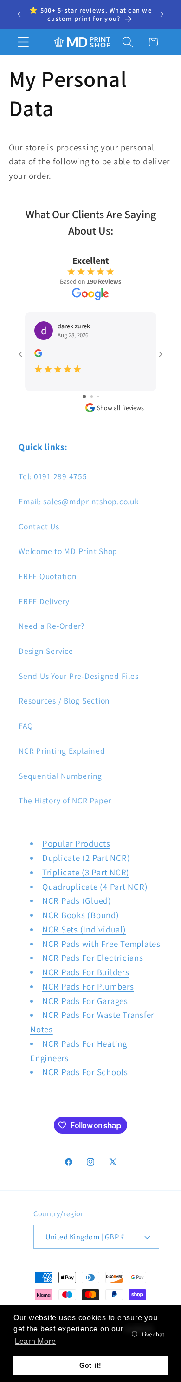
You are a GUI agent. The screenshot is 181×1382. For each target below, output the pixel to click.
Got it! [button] (90, 1365)
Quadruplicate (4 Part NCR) (95, 886)
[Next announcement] (162, 14)
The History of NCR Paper (65, 800)
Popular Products (76, 843)
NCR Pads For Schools (85, 1071)
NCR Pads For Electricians (92, 957)
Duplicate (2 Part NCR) (86, 857)
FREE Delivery (44, 601)
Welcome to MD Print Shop (68, 551)
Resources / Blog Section (64, 700)
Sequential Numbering (60, 775)
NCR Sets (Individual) (84, 929)
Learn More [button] (35, 1341)
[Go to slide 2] (91, 396)
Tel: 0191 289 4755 (53, 476)
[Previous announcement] (19, 14)
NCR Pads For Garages (85, 1000)
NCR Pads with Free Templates (101, 943)
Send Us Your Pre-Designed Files (78, 676)
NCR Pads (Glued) (76, 900)
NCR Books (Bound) (80, 914)
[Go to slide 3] (98, 396)
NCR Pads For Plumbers (88, 986)
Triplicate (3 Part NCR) (85, 872)
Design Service (46, 650)
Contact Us (39, 526)
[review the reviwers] (38, 355)
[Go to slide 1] (84, 396)
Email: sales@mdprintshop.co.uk (79, 501)
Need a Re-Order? (51, 625)
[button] (23, 42)
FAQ (26, 725)
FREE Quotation (48, 576)
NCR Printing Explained (62, 750)
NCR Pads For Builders (85, 972)
